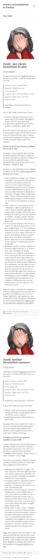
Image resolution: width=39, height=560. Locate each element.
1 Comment (28, 553)
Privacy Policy (7, 557)
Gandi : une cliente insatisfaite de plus (15, 65)
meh (21, 311)
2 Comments (8, 313)
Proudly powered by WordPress (20, 557)
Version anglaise (9, 71)
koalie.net (24, 76)
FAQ (30, 119)
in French (16, 311)
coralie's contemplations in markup (16, 6)
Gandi (26, 311)
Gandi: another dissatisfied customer (16, 361)
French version (9, 367)
